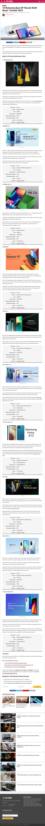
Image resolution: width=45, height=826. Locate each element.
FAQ (11, 824)
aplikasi (27, 800)
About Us (8, 824)
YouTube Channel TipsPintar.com (9, 673)
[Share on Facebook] (9, 42)
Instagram (31, 800)
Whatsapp (28, 801)
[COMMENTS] (35, 42)
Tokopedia (18, 122)
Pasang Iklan (20, 824)
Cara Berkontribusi (26, 824)
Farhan (11, 14)
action (37, 805)
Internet (25, 805)
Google (40, 805)
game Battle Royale (38, 101)
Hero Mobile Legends (38, 804)
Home (3, 12)
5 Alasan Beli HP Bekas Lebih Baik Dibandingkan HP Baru (16, 663)
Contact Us (4, 824)
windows (32, 804)
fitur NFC (4, 219)
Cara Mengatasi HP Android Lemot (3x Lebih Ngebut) (15, 666)
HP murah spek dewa (14, 508)
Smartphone (10, 12)
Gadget (6, 12)
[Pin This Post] (22, 42)
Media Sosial (36, 800)
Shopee (22, 122)
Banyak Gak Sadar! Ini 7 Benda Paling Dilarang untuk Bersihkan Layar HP (19, 664)
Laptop (28, 804)
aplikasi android (30, 805)
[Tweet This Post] (16, 42)
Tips (39, 800)
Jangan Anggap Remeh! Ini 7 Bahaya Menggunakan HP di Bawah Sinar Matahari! (21, 706)
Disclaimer (15, 824)
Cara (34, 801)
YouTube (25, 804)
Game (31, 801)
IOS (34, 805)
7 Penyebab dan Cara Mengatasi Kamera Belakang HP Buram (8, 706)
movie (25, 801)
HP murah (11, 45)
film (24, 800)
